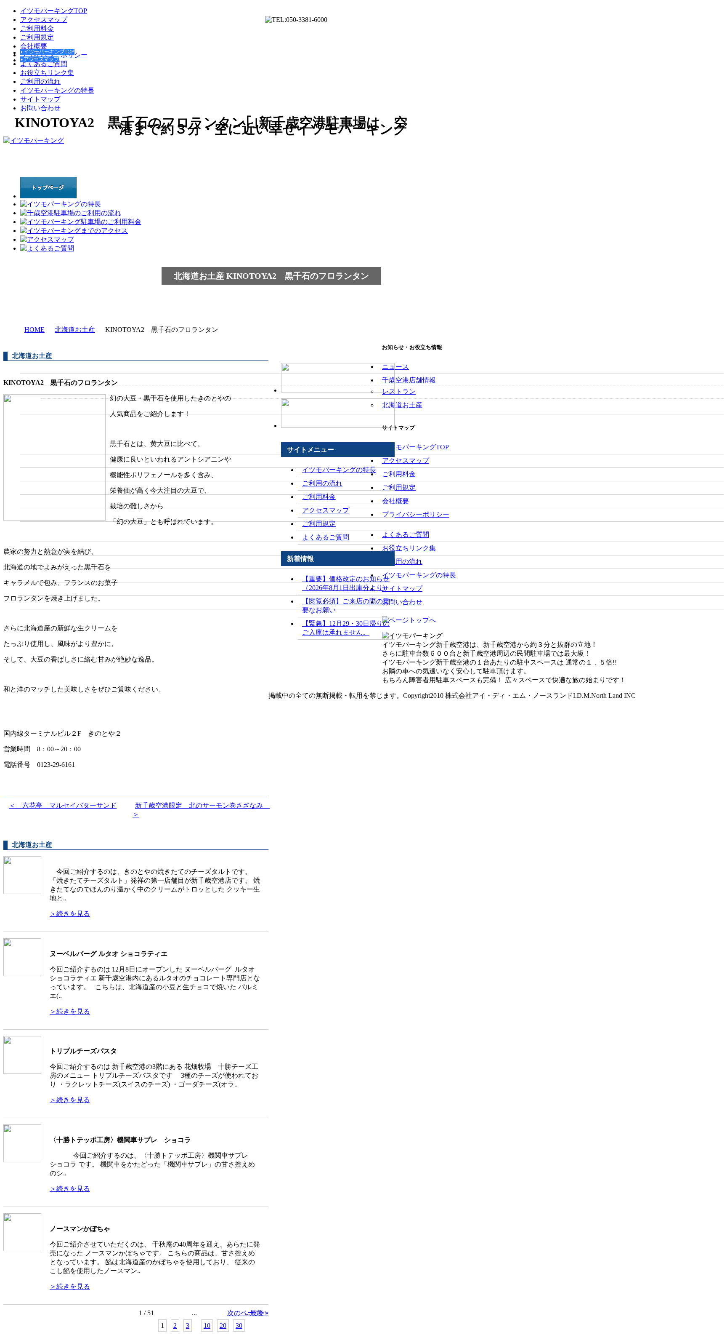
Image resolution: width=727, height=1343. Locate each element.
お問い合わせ (40, 108)
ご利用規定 (37, 37)
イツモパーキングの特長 (57, 90)
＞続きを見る (70, 913)
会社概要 (33, 46)
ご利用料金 (37, 28)
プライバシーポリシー (415, 514)
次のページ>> (247, 1312)
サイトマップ (40, 99)
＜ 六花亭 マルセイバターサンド (63, 805)
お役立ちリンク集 (47, 72)
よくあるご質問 (325, 537)
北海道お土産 (75, 329)
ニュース (395, 366)
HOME (34, 329)
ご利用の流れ (40, 81)
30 (239, 1325)
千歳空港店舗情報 (409, 380)
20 (223, 1325)
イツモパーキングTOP (53, 10)
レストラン (399, 391)
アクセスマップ (43, 19)
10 (207, 1325)
